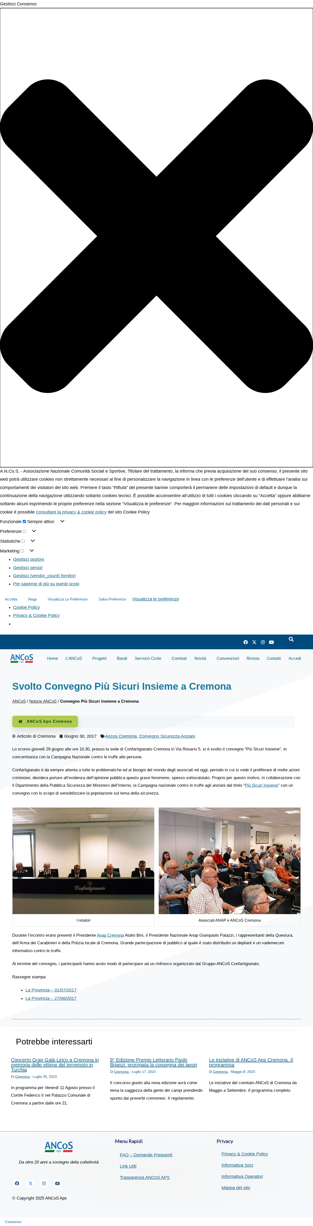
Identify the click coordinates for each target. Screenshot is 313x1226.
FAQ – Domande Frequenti (146, 1154)
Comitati (179, 658)
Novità (200, 658)
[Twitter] (254, 642)
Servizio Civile (148, 658)
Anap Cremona (110, 935)
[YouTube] (271, 642)
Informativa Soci (237, 1165)
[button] (156, 237)
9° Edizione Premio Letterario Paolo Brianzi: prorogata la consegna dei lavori (153, 1062)
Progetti (99, 658)
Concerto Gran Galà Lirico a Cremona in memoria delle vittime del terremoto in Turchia (55, 1064)
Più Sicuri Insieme (261, 785)
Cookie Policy (26, 607)
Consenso (13, 1222)
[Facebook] (245, 642)
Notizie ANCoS (42, 701)
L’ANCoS (74, 658)
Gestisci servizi (28, 567)
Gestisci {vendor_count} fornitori (44, 575)
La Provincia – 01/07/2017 (51, 990)
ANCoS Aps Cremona (49, 721)
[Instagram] (263, 642)
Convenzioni (228, 658)
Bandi (122, 658)
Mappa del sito (236, 1187)
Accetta (11, 599)
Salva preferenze (112, 599)
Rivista (252, 658)
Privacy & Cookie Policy (36, 615)
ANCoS (19, 701)
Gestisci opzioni (28, 559)
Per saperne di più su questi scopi (46, 583)
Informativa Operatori (242, 1176)
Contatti (274, 658)
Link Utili (128, 1166)
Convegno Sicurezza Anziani (167, 736)
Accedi (295, 658)
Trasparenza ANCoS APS (145, 1177)
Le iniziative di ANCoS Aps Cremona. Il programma (251, 1062)
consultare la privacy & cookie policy (71, 512)
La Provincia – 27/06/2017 (51, 998)
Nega (32, 599)
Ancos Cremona (121, 736)
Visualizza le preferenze (68, 599)
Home (52, 658)
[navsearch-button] (291, 639)
